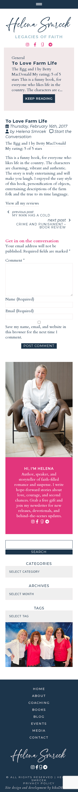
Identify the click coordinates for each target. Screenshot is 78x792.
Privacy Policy (39, 783)
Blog (38, 716)
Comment (15, 260)
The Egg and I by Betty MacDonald (35, 143)
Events (39, 723)
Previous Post (31, 213)
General (18, 58)
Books (39, 709)
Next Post (41, 223)
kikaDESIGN (62, 787)
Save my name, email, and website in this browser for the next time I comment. (35, 332)
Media (39, 730)
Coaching (39, 702)
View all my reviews (22, 203)
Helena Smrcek (39, 24)
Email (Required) (19, 311)
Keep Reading (39, 98)
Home (39, 688)
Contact (39, 737)
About (39, 695)
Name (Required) (19, 299)
